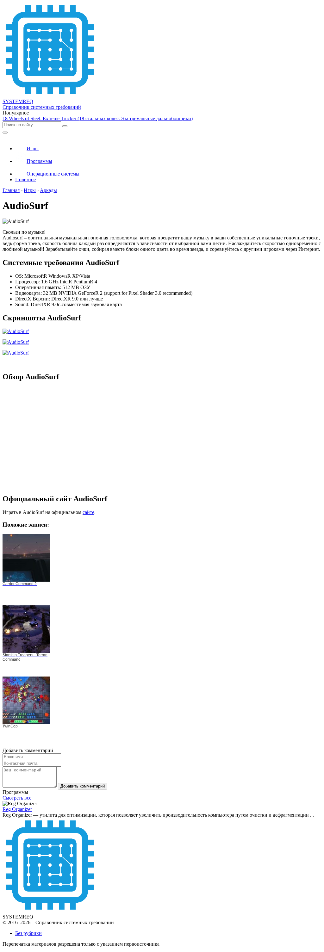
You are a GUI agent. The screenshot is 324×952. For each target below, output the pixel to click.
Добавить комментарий (82, 786)
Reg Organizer (17, 809)
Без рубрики (28, 933)
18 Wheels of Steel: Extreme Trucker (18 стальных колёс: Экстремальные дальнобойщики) (98, 118)
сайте (88, 512)
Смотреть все (17, 798)
